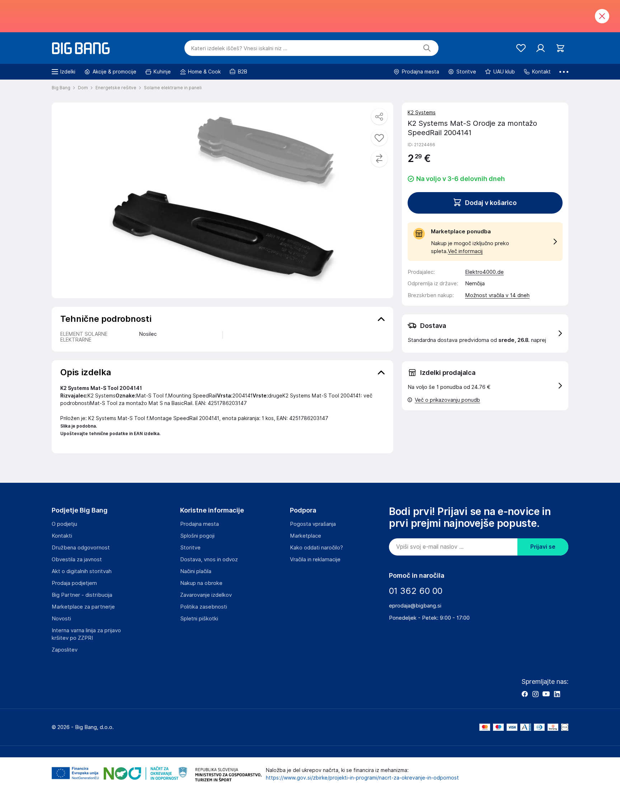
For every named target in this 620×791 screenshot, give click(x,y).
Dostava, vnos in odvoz (209, 559)
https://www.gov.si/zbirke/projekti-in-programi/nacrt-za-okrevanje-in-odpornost (362, 778)
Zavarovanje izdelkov (206, 595)
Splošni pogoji (197, 536)
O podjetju (64, 524)
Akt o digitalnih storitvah (82, 571)
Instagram (535, 694)
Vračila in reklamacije (315, 559)
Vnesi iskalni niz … (239, 48)
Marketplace (305, 536)
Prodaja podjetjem (74, 583)
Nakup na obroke (201, 583)
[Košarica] (560, 48)
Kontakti (62, 536)
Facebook (524, 694)
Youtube (546, 694)
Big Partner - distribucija (82, 595)
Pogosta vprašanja (313, 524)
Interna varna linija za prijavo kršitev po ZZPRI (86, 634)
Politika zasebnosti (203, 607)
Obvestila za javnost (77, 559)
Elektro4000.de (484, 272)
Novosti (61, 618)
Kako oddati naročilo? (316, 547)
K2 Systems (422, 112)
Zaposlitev (65, 650)
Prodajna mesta (199, 524)
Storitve (190, 547)
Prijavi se (542, 546)
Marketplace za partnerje (83, 607)
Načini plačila (195, 571)
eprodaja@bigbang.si (415, 605)
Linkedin (557, 694)
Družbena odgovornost (81, 547)
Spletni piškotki (199, 618)
